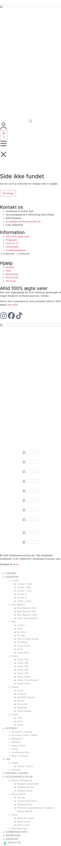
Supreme (16, 769)
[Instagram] (3, 315)
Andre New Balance (27, 618)
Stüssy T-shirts (25, 766)
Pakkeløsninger (19, 828)
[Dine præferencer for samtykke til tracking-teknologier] (5, 843)
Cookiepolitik (24, 254)
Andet (14, 714)
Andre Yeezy (24, 683)
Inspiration (13, 835)
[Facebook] (11, 315)
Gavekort (12, 839)
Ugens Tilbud (18, 745)
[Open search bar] (30, 121)
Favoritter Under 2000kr (24, 735)
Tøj (8, 759)
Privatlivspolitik (8, 254)
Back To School (19, 755)
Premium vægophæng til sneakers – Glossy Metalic (36, 809)
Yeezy (14, 656)
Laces (14, 814)
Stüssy (14, 762)
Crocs (20, 724)
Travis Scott (23, 645)
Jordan (15, 580)
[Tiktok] (19, 315)
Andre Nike (23, 652)
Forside (11, 573)
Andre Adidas (24, 711)
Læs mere (12, 304)
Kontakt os (13, 842)
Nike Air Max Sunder (28, 638)
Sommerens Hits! (16, 832)
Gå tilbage (7, 193)
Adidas (15, 687)
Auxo (16, 564)
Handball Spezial (26, 697)
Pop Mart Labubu (17, 773)
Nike (13, 621)
